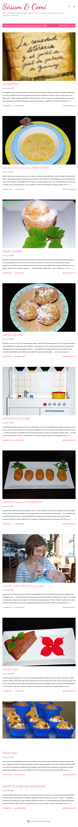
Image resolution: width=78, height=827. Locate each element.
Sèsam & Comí (24, 6)
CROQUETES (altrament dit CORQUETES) (22, 502)
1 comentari (19, 691)
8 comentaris (19, 273)
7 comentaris (19, 189)
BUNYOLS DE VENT (12, 334)
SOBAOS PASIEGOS (12, 251)
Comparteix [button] (7, 106)
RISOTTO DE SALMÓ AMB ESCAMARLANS (23, 786)
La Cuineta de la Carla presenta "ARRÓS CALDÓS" (25, 167)
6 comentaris (19, 106)
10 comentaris (19, 808)
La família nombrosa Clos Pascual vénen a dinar (23, 585)
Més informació (69, 106)
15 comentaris (19, 356)
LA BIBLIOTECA (10, 84)
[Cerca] (69, 3)
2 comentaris (19, 524)
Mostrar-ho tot (67, 25)
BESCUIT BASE (10, 669)
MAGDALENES (9, 753)
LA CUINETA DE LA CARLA (16, 418)
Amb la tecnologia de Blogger (40, 821)
